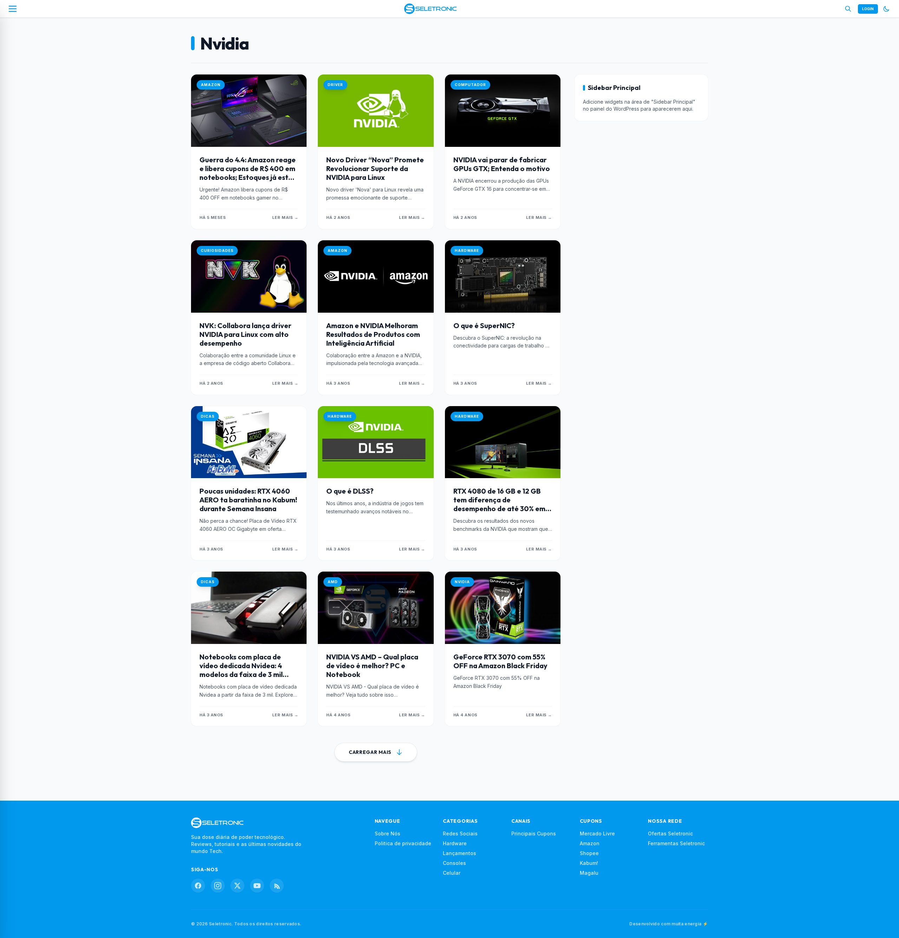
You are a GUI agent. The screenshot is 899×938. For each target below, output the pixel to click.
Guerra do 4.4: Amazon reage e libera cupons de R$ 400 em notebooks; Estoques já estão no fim (248, 172)
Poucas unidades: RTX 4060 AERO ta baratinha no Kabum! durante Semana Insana (248, 500)
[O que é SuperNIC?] (502, 276)
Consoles (454, 863)
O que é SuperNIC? (484, 325)
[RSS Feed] (277, 886)
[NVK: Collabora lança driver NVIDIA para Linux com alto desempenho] (249, 276)
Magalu (589, 873)
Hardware (455, 843)
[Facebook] (198, 886)
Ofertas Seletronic (670, 833)
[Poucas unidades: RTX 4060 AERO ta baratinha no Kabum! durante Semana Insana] (249, 442)
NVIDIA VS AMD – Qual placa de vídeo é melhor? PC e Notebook (372, 665)
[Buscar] (848, 9)
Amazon (589, 843)
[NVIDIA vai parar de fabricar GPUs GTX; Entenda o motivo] (502, 110)
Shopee (589, 853)
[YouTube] (257, 886)
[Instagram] (218, 886)
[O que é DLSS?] (375, 442)
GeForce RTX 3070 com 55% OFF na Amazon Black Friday (500, 661)
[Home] (430, 9)
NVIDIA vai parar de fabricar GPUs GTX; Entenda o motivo (501, 164)
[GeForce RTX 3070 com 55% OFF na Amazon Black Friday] (502, 608)
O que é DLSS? (350, 491)
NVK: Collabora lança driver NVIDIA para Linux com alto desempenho (245, 334)
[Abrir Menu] (12, 9)
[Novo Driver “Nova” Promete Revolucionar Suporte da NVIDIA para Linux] (375, 110)
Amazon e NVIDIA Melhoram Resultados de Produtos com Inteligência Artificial (373, 334)
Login (868, 9)
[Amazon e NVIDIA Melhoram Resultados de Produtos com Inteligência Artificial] (375, 276)
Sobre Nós (387, 833)
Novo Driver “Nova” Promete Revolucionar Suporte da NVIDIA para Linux (375, 168)
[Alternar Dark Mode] (886, 9)
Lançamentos (459, 853)
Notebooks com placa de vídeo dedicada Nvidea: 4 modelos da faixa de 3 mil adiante (241, 670)
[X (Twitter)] (237, 886)
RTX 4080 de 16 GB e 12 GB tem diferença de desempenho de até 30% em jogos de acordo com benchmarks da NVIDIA (499, 508)
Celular (451, 873)
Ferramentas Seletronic (676, 843)
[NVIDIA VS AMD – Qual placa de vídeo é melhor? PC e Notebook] (375, 608)
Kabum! (589, 863)
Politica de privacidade (403, 843)
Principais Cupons (533, 833)
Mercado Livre (597, 833)
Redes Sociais (460, 833)
